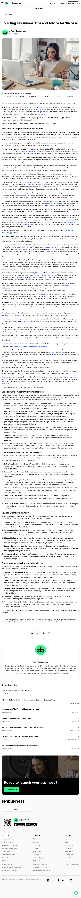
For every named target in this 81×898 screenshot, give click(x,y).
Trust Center (69, 858)
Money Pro (5, 858)
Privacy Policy (69, 854)
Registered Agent (8, 842)
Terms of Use (69, 851)
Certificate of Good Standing (12, 867)
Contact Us (68, 848)
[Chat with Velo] (76, 893)
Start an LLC (73, 3)
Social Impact (37, 845)
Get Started (12, 790)
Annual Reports (7, 851)
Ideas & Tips (7, 14)
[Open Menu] (2, 3)
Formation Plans (7, 839)
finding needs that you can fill (27, 151)
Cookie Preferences (72, 864)
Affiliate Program (39, 861)
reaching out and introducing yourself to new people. (28, 346)
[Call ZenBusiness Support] (55, 4)
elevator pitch (29, 321)
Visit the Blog (37, 854)
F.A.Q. (66, 842)
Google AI (47, 96)
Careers (36, 842)
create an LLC (44, 575)
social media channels (57, 354)
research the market (52, 247)
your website (22, 222)
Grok (58, 96)
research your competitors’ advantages (36, 182)
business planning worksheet (53, 203)
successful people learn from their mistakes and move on (37, 275)
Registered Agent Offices (42, 870)
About (35, 839)
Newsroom (37, 851)
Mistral (71, 96)
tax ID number (27, 249)
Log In (16, 809)
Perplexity (22, 96)
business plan (22, 195)
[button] (76, 775)
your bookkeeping (44, 294)
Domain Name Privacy (9, 870)
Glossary (68, 861)
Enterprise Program (40, 864)
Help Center (69, 845)
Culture (35, 848)
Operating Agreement (9, 848)
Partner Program (39, 858)
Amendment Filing (8, 864)
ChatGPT (9, 96)
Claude (33, 96)
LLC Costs (5, 861)
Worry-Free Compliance (10, 845)
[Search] (50, 3)
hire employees (28, 224)
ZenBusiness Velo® (8, 854)
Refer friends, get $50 (40, 867)
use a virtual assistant (67, 222)
